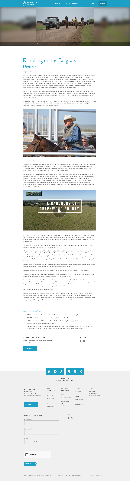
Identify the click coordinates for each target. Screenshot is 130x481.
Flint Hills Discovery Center (36, 174)
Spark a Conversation (52, 401)
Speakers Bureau (65, 405)
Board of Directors (79, 399)
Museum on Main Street (65, 402)
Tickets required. (72, 318)
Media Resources (79, 404)
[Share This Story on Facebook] (80, 341)
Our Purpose (78, 391)
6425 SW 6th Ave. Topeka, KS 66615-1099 (94, 394)
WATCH (29, 315)
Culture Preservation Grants (66, 398)
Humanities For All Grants (65, 393)
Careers (77, 402)
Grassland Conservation (61, 326)
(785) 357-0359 (92, 391)
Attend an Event (51, 393)
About (84, 3)
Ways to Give (50, 406)
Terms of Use (67, 475)
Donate (103, 3)
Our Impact (49, 403)
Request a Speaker (51, 395)
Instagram (72, 417)
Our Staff (77, 396)
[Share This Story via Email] (84, 341)
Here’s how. (71, 300)
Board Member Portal (76, 475)
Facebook (68, 417)
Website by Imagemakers (96, 475)
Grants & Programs (71, 3)
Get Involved (55, 3)
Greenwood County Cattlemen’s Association (45, 91)
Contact (93, 3)
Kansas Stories (43, 44)
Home (24, 44)
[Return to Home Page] (30, 3)
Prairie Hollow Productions (57, 174)
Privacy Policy (60, 475)
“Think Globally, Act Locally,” (59, 321)
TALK (62, 408)
